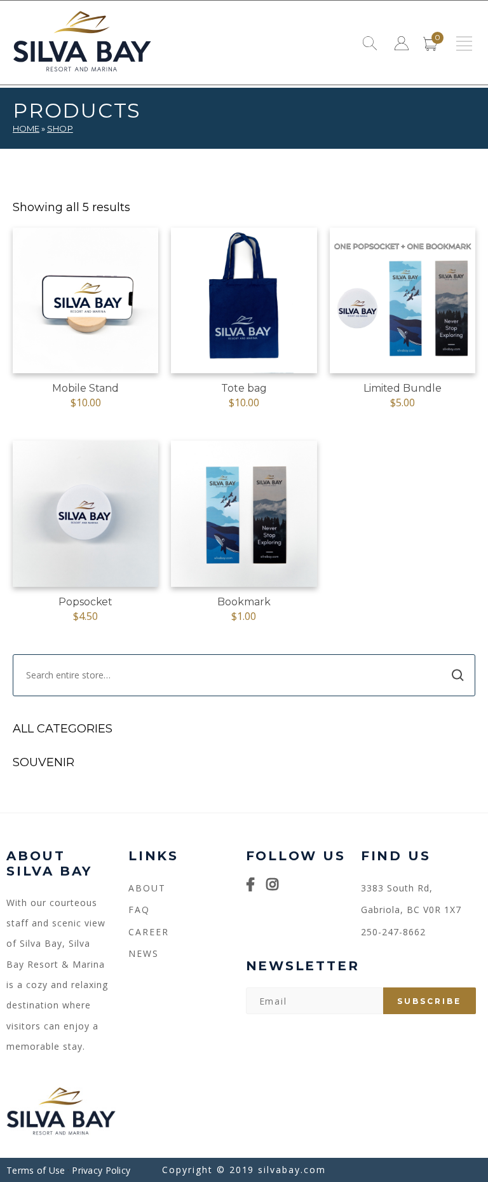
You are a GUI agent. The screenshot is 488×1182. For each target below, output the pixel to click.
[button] (464, 44)
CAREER (148, 932)
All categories (62, 729)
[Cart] (430, 46)
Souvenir (43, 762)
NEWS (143, 953)
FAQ (139, 910)
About (147, 888)
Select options (402, 384)
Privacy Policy (101, 1170)
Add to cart (85, 384)
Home (26, 128)
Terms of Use (35, 1170)
